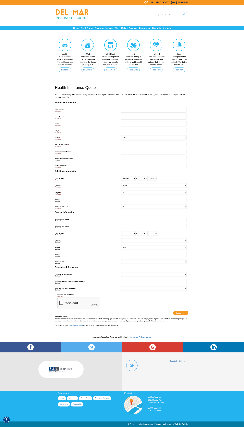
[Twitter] (91, 347)
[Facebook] (30, 347)
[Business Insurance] (110, 46)
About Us (72, 398)
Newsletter (64, 404)
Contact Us (77, 404)
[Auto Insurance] (65, 46)
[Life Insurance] (133, 46)
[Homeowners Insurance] (88, 46)
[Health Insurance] (156, 46)
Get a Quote (85, 398)
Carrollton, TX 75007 (156, 403)
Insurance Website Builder (141, 337)
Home (62, 398)
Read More (64, 70)
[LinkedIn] (213, 347)
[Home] (93, 14)
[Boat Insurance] (179, 46)
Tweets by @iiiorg (177, 361)
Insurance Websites (101, 337)
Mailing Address (154, 397)
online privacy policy (76, 325)
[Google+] (152, 347)
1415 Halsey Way (155, 400)
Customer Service (102, 398)
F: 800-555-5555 (154, 411)
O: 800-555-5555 (154, 408)
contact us (160, 321)
